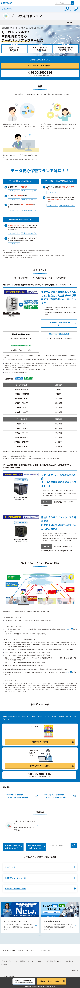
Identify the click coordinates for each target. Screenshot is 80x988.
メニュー (76, 10)
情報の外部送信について (22, 961)
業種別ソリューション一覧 (15, 888)
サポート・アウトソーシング (26, 950)
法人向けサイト (9, 9)
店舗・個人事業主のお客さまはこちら (35, 846)
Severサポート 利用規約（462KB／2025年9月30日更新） (17, 796)
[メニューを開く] (77, 3)
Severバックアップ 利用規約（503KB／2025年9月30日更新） (55, 796)
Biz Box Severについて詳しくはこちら (58, 323)
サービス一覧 (10, 867)
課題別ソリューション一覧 (15, 878)
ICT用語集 (4, 964)
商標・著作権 (69, 961)
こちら (69, 629)
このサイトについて (37, 961)
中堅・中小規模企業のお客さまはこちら (12, 846)
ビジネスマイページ (67, 10)
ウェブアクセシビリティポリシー (54, 961)
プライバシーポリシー (7, 961)
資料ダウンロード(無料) (40, 742)
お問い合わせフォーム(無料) (39, 65)
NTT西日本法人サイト (9, 950)
